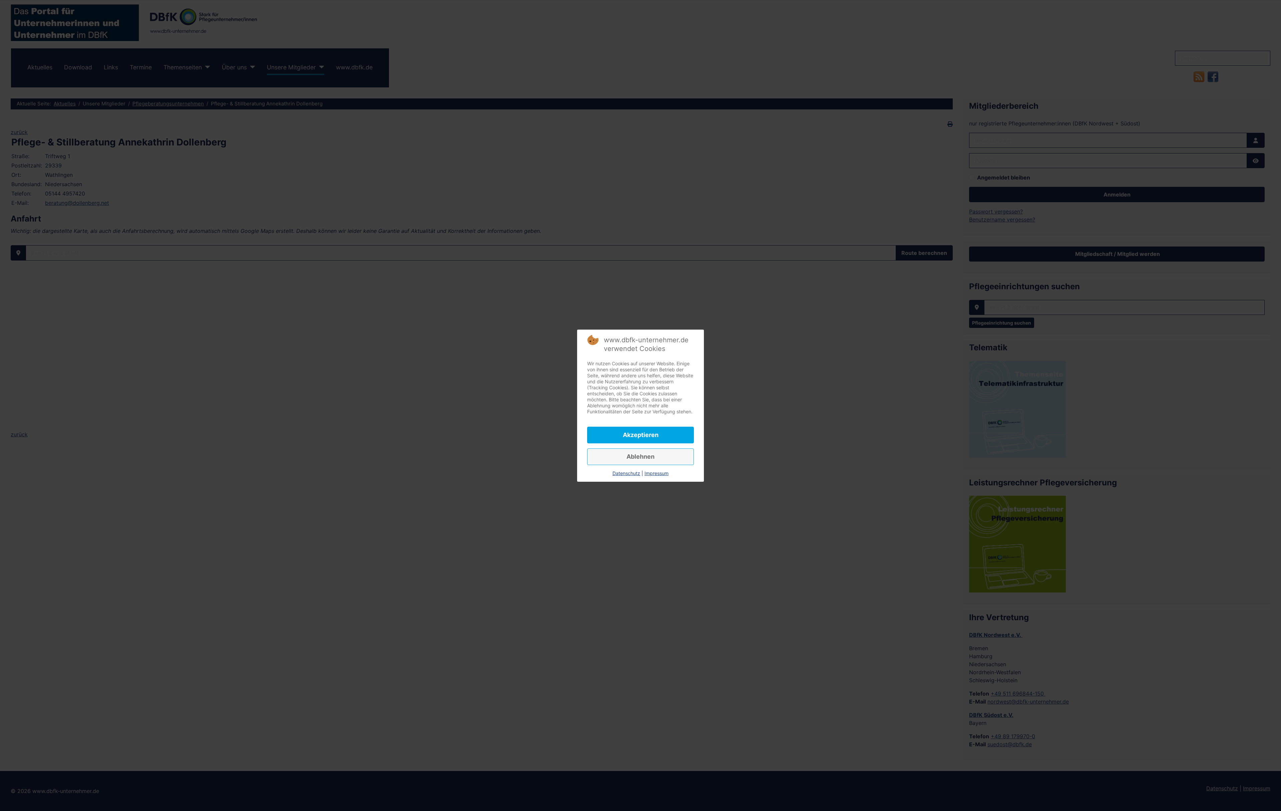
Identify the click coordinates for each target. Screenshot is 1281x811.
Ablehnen (640, 456)
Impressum (657, 473)
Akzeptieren (641, 434)
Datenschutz (626, 473)
